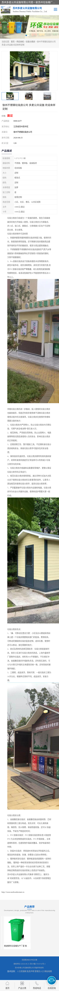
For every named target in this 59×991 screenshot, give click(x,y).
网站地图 (48, 971)
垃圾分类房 (30, 42)
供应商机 (20, 42)
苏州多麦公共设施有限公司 (24, 968)
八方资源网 (21, 971)
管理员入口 (39, 971)
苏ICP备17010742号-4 (37, 964)
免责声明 (30, 971)
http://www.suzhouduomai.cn (13, 892)
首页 (13, 42)
